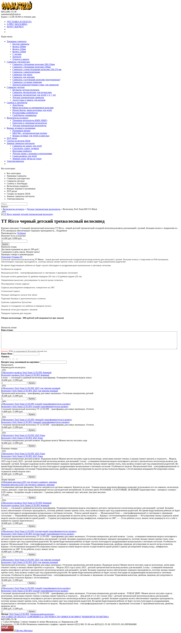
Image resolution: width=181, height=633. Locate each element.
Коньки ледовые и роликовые (21, 128)
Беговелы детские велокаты (25, 90)
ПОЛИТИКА (102, 616)
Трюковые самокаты (16, 41)
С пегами (16, 54)
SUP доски (12, 138)
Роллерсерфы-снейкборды (25, 113)
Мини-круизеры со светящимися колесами (33, 107)
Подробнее (61, 230)
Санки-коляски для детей (24, 156)
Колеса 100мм (19, 46)
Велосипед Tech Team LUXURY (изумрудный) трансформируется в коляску (37, 534)
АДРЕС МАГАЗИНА (17, 24)
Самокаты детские (16, 87)
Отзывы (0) (16, 257)
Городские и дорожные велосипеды (29, 123)
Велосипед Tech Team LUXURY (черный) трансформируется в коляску (35, 422)
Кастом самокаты (20, 44)
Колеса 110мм (19, 49)
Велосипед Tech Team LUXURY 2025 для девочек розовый (29, 391)
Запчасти (16, 56)
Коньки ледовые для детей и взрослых (30, 135)
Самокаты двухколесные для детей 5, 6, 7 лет (34, 95)
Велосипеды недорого (17, 118)
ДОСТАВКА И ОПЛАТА (19, 21)
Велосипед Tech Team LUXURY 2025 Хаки (22, 438)
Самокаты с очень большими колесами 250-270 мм (36, 69)
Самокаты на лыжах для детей (27, 146)
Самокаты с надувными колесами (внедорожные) (36, 79)
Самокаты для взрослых (18, 62)
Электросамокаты (15, 161)
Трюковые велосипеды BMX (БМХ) (29, 120)
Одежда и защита (20, 59)
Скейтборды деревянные (24, 115)
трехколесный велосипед (42, 614)
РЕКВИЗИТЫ (88, 616)
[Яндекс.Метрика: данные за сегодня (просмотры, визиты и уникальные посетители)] (23, 630)
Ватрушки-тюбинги (22, 151)
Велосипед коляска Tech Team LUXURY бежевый (25, 375)
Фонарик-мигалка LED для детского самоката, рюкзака (28, 484)
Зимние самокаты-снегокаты (21, 143)
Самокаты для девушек (23, 77)
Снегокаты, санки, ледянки (25, 148)
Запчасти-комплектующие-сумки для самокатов (35, 85)
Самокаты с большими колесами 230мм (31, 67)
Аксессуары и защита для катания (28, 100)
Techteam (21, 233)
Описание (6, 257)
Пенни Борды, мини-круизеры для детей (32, 110)
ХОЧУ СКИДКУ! (15, 26)
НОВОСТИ (54, 616)
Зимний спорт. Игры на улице (27, 158)
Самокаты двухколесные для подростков (32, 92)
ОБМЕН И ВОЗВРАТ (70, 616)
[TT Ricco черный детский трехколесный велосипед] (27, 214)
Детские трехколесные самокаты (28, 97)
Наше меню (6, 36)
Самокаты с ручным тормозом (27, 82)
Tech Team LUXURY (19, 614)
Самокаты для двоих (22, 74)
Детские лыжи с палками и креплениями (32, 153)
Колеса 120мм (19, 51)
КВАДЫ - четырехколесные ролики (29, 133)
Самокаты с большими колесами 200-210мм (33, 64)
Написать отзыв (9, 247)
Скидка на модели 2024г (19, 141)
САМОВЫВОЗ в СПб (37, 616)
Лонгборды (17, 105)
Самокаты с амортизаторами (26, 72)
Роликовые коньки (21, 130)
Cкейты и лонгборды (17, 102)
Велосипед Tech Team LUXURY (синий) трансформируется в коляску (34, 406)
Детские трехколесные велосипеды (29, 125)
